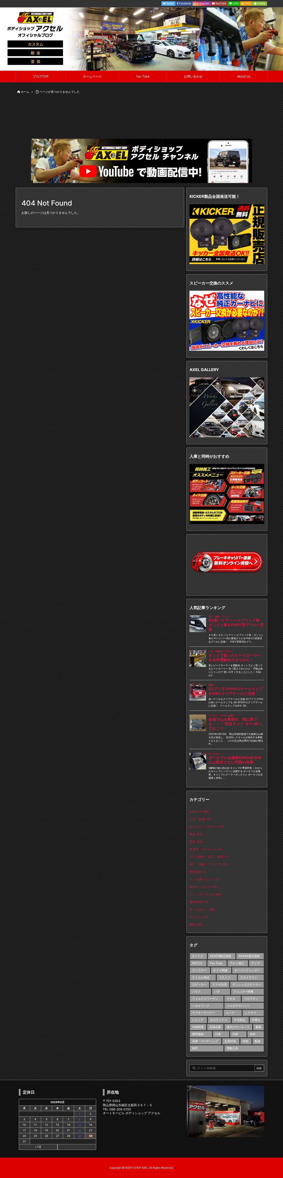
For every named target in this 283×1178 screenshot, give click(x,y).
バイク (196, 991)
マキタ (231, 998)
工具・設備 (200, 819)
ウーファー (199, 970)
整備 (258, 1027)
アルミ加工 (237, 963)
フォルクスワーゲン (205, 998)
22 (79, 1130)
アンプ (255, 963)
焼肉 (245, 1041)
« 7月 (38, 1147)
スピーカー (199, 984)
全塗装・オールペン (205, 849)
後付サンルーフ (203, 887)
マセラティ (251, 998)
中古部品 (239, 1020)
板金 (195, 834)
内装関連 (198, 1027)
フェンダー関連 (243, 991)
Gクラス (197, 956)
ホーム (25, 91)
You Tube (216, 963)
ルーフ (230, 1012)
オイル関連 (220, 970)
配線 (257, 1041)
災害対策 (230, 1041)
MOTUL (197, 963)
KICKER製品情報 (220, 956)
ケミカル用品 (200, 977)
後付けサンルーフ (238, 1027)
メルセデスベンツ (238, 1005)
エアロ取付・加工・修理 (208, 857)
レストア (198, 1020)
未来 (252, 1034)
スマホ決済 (219, 984)
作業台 (256, 1020)
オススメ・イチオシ (206, 826)
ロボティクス (218, 1020)
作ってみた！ (202, 909)
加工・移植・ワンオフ (208, 864)
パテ (217, 991)
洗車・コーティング (205, 1041)
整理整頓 (198, 1034)
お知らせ (199, 811)
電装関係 (198, 902)
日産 (218, 1034)
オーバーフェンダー (247, 970)
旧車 (235, 1034)
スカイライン (248, 977)
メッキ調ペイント (204, 879)
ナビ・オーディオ (205, 894)
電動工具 (232, 1048)
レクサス (250, 1012)
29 (79, 1135)
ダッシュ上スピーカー (246, 984)
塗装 (196, 841)
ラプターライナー (203, 1012)
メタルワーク (200, 1005)
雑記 (196, 924)
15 (79, 1124)
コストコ (224, 977)
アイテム (198, 917)
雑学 (195, 1048)
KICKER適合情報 (249, 956)
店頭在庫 (215, 1027)
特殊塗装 (198, 872)
